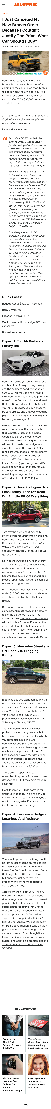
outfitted (35, 614)
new (22, 593)
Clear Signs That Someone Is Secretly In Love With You (37, 1083)
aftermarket (9, 626)
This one (30, 793)
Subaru (16, 554)
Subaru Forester (31, 572)
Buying (6, 13)
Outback (21, 560)
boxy (20, 575)
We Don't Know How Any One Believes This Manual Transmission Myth (13, 1084)
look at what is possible (34, 618)
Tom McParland (11, 46)
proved (23, 755)
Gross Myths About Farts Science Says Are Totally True (12, 1043)
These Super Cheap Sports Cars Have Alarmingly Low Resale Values (38, 1044)
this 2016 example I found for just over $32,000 (25, 944)
